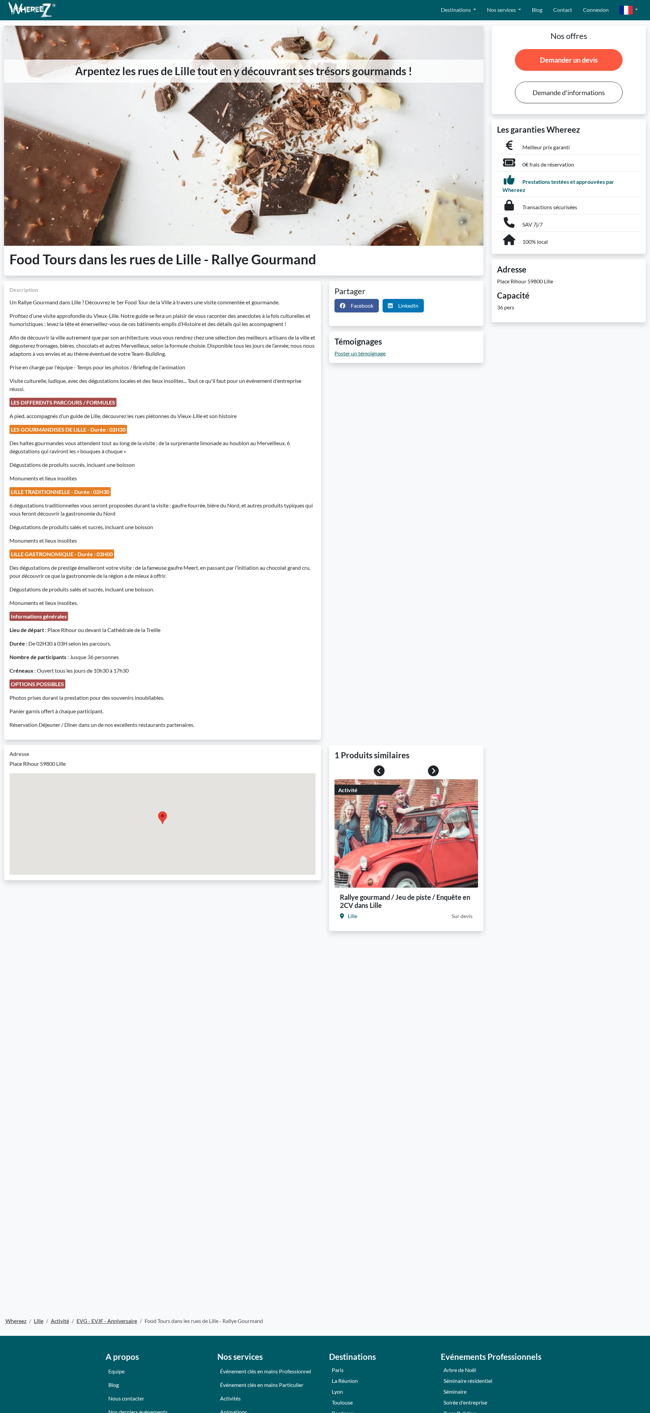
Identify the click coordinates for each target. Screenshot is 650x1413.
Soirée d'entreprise (465, 1402)
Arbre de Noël (459, 1370)
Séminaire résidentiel (467, 1380)
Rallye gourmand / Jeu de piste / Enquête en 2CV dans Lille (405, 901)
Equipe (116, 1371)
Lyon (337, 1391)
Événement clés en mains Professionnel (265, 1371)
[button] (629, 10)
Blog (537, 9)
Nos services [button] (502, 9)
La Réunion (345, 1380)
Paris (338, 1370)
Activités (230, 1398)
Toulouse (342, 1402)
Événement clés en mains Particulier (261, 1385)
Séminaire (455, 1391)
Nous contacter (126, 1398)
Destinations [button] (456, 9)
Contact (562, 9)
